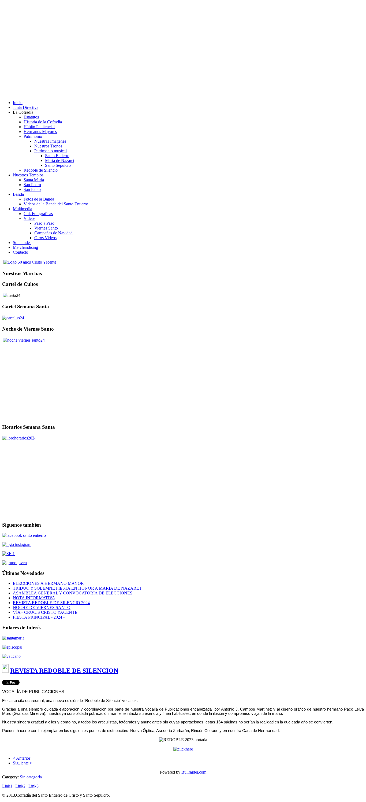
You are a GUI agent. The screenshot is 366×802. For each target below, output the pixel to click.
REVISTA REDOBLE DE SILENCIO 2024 (51, 602)
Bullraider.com (193, 772)
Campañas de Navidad (53, 233)
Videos (29, 218)
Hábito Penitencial (39, 126)
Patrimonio (33, 136)
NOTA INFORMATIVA (34, 598)
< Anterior (21, 758)
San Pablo (32, 189)
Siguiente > (22, 763)
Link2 (20, 786)
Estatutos (31, 117)
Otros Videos (45, 237)
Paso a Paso (44, 223)
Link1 (7, 786)
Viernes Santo (46, 228)
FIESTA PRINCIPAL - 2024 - (39, 617)
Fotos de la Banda (39, 199)
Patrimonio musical (50, 151)
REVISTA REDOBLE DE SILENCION (64, 670)
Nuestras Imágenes (50, 141)
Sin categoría (31, 777)
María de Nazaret (59, 160)
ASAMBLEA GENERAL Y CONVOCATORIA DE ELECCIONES (72, 593)
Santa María (34, 180)
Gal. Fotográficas (38, 213)
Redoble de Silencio (41, 170)
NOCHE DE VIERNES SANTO (41, 607)
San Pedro (32, 184)
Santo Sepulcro (58, 165)
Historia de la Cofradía (43, 122)
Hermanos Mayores (40, 131)
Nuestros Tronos (48, 146)
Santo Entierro (57, 155)
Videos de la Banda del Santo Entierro (56, 204)
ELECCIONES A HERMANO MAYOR (48, 583)
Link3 (33, 786)
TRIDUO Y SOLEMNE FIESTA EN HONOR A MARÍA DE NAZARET (77, 588)
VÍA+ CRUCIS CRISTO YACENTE (45, 612)
